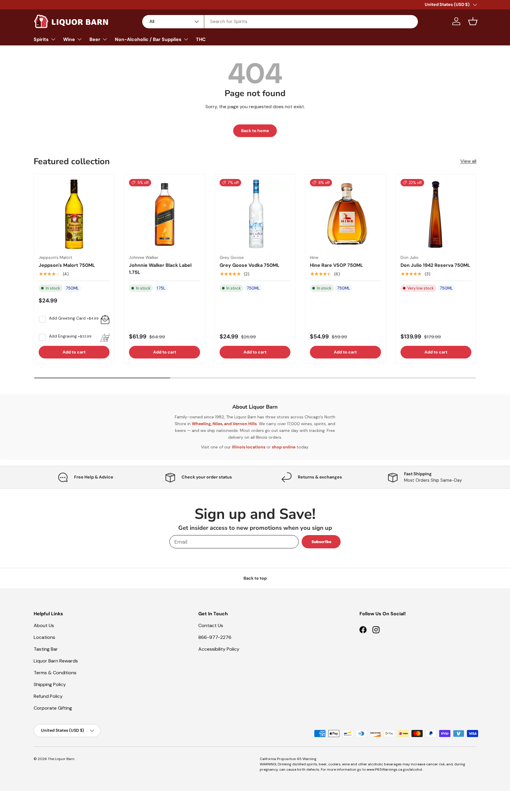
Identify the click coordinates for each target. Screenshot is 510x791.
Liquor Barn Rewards (56, 661)
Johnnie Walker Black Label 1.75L (160, 268)
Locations (44, 637)
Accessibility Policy (218, 649)
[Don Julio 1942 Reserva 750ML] (436, 214)
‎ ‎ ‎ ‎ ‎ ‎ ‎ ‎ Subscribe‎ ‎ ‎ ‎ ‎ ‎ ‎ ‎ (321, 542)
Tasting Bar (46, 649)
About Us (44, 625)
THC (201, 39)
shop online (283, 447)
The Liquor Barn (61, 759)
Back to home (255, 130)
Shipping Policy (50, 684)
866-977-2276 (214, 637)
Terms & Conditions (55, 673)
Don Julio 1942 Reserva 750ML (435, 265)
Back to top (255, 578)
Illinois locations (248, 447)
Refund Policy (48, 696)
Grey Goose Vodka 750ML (249, 265)
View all (468, 161)
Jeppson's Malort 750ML (67, 265)
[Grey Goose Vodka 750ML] (255, 214)
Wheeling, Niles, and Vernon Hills (224, 423)
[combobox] (280, 21)
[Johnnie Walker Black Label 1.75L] (164, 214)
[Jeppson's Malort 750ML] (74, 214)
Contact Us (210, 625)
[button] (472, 21)
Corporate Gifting (53, 708)
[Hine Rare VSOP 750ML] (345, 214)
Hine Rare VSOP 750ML (336, 265)
